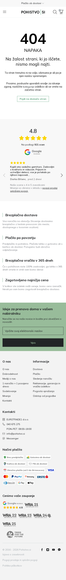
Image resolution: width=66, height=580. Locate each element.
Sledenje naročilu (42, 378)
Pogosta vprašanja (43, 391)
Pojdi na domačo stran (33, 98)
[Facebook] (43, 549)
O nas (6, 369)
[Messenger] (60, 549)
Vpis (33, 342)
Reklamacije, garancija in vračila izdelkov (46, 385)
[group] (33, 170)
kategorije (28, 86)
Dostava (37, 369)
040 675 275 (13, 424)
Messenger (13, 438)
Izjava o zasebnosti (13, 554)
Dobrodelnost (10, 373)
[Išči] (55, 12)
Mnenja (6, 395)
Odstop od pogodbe (44, 395)
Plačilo (36, 373)
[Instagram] (49, 549)
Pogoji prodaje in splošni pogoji (20, 560)
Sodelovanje (9, 391)
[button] (33, 3)
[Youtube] (55, 549)
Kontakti (7, 400)
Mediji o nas (9, 378)
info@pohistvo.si (16, 433)
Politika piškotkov (12, 565)
